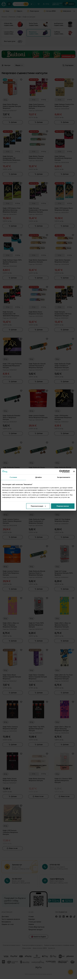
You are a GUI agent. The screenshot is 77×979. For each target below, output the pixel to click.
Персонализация (37, 506)
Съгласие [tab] (13, 477)
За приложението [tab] (63, 477)
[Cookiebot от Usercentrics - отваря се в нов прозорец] (61, 471)
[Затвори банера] (74, 471)
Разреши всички (63, 506)
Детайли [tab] (38, 477)
